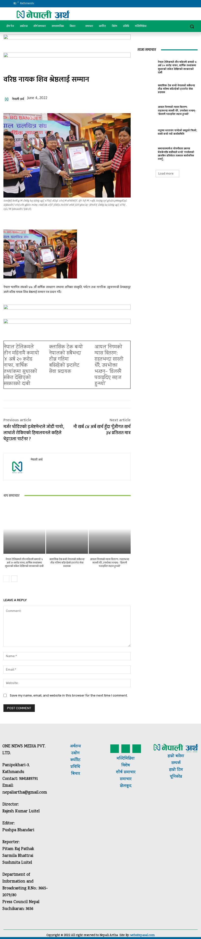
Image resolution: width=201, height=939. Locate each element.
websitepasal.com (142, 935)
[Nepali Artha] (43, 15)
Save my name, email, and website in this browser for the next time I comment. (69, 695)
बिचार (75, 774)
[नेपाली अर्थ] (7, 99)
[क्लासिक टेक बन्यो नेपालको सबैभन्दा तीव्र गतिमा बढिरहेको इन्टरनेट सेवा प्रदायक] (67, 529)
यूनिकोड (176, 777)
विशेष (125, 765)
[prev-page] (6, 578)
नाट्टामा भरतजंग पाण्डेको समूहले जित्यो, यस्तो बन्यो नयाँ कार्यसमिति (177, 132)
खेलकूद (125, 786)
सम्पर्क (176, 763)
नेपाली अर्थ (18, 99)
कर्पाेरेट (75, 760)
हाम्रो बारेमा (176, 756)
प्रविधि (75, 767)
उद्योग (75, 753)
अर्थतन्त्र (75, 746)
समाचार (129, 772)
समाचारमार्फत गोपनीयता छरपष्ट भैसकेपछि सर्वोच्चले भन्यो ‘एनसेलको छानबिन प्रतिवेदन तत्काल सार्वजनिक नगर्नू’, (176, 153)
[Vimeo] (181, 3)
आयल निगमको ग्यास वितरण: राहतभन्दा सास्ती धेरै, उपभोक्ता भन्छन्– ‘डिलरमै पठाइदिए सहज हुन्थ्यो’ (109, 365)
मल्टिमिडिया (126, 759)
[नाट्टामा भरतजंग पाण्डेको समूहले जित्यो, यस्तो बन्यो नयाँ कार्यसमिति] (147, 132)
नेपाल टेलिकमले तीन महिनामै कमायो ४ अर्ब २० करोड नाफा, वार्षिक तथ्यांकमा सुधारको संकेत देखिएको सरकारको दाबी (21, 365)
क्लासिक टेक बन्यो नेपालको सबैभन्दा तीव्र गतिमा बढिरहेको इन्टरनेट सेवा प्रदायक (66, 359)
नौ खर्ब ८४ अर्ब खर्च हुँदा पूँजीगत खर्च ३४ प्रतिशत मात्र (102, 430)
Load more (166, 173)
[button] (192, 26)
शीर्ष (119, 772)
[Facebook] (161, 3)
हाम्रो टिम (176, 770)
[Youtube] (188, 3)
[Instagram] (168, 3)
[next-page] (14, 578)
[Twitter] (175, 3)
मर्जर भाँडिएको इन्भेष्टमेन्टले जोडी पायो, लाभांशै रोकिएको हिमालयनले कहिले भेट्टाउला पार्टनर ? (33, 433)
